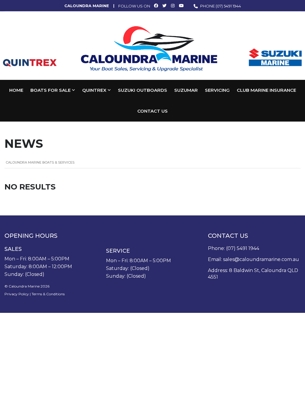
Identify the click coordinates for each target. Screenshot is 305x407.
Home (16, 90)
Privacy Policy (16, 294)
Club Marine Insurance (266, 90)
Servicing (217, 90)
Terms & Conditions (48, 294)
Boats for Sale (50, 90)
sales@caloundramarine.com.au (261, 259)
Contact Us (152, 111)
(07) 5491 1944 (228, 6)
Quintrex (94, 90)
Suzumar (186, 90)
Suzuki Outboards (142, 90)
